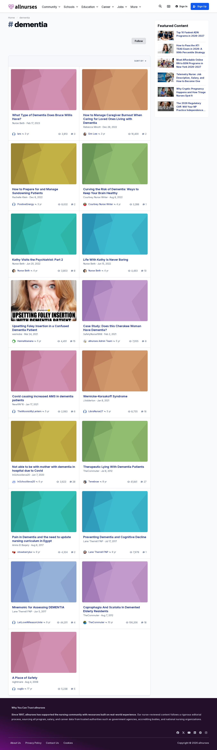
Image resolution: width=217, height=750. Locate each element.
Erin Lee (92, 133)
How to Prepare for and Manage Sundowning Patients (35, 191)
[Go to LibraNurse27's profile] (85, 411)
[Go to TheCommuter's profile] (85, 622)
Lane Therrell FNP (93, 541)
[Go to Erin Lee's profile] (85, 134)
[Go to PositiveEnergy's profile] (14, 204)
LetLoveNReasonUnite (30, 622)
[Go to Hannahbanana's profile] (14, 341)
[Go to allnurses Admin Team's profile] (85, 341)
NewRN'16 (18, 404)
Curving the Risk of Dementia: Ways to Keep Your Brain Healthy (111, 191)
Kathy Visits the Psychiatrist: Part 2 (37, 259)
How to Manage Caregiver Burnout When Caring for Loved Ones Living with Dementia (112, 118)
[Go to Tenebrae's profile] (85, 482)
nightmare (17, 682)
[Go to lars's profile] (14, 134)
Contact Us (52, 742)
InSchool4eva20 (21, 474)
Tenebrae (93, 481)
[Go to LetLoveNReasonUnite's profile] (14, 622)
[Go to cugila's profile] (14, 689)
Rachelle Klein (19, 197)
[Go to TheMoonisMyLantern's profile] (14, 411)
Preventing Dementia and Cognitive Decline (114, 537)
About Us (15, 742)
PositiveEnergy (25, 204)
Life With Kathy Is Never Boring (105, 259)
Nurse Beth (18, 123)
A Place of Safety (24, 677)
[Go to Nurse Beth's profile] (14, 271)
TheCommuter (91, 471)
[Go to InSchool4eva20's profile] (14, 482)
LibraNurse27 (95, 411)
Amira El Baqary (20, 545)
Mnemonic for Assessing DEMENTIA (38, 607)
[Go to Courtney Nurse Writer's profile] (85, 204)
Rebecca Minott (92, 127)
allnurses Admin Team (100, 341)
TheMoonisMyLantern (29, 411)
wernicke (17, 334)
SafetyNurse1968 (92, 334)
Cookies (68, 742)
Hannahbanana (25, 341)
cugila (20, 688)
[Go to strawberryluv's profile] (14, 552)
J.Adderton (89, 400)
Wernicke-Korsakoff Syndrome (105, 396)
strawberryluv (24, 552)
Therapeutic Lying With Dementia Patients (113, 466)
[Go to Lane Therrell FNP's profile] (85, 552)
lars (19, 133)
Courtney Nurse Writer (95, 197)
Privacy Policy (33, 742)
